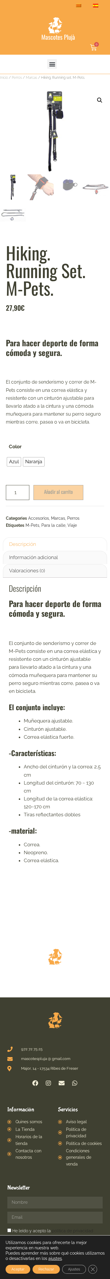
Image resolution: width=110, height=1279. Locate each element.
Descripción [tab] (22, 544)
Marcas (31, 78)
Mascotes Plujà (58, 36)
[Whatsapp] (75, 1083)
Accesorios (38, 518)
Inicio (4, 78)
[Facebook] (35, 1083)
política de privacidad (72, 1230)
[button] (52, 64)
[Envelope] (61, 1083)
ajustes (55, 1258)
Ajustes (74, 1269)
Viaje (72, 525)
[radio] (14, 461)
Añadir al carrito (58, 491)
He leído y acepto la (52, 1230)
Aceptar (17, 1269)
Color (15, 446)
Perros (17, 78)
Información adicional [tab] (33, 557)
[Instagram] (48, 1083)
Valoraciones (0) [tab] (27, 571)
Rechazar (46, 1269)
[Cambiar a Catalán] (78, 5)
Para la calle (53, 525)
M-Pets (32, 525)
